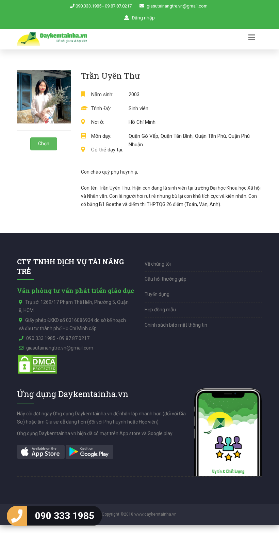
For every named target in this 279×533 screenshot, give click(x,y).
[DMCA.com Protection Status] (37, 364)
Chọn (43, 143)
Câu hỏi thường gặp (165, 279)
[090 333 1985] (17, 516)
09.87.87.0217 (118, 6)
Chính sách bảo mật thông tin (176, 325)
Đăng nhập (143, 17)
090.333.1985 (88, 6)
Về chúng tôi (158, 264)
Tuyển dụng (157, 294)
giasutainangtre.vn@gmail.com (177, 6)
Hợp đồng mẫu (160, 309)
